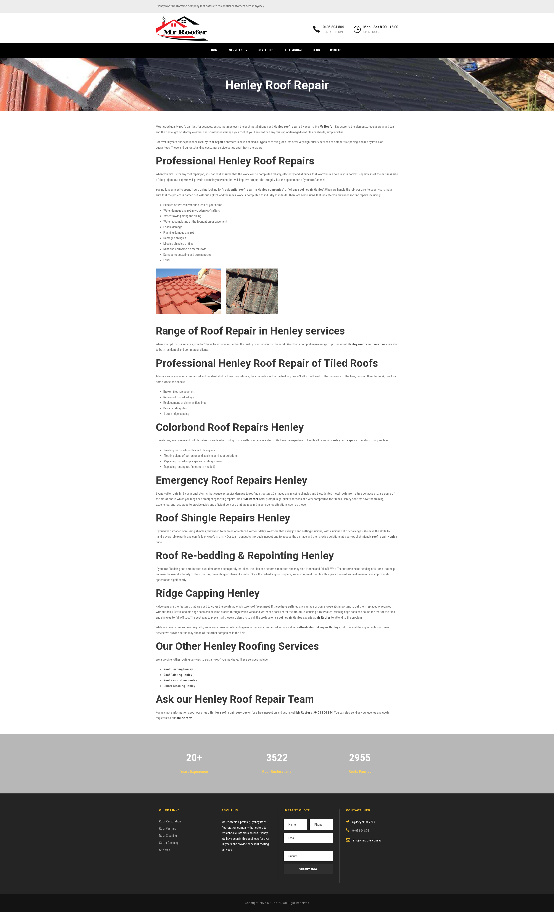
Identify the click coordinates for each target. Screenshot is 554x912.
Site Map (164, 850)
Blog (316, 50)
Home (215, 50)
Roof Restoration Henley (180, 680)
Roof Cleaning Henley (178, 669)
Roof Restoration (170, 821)
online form (184, 718)
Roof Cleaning (168, 836)
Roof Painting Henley (177, 675)
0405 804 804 (333, 27)
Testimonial (293, 50)
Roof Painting (167, 828)
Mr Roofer (303, 712)
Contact (336, 50)
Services (236, 50)
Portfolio (266, 50)
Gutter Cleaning (169, 843)
